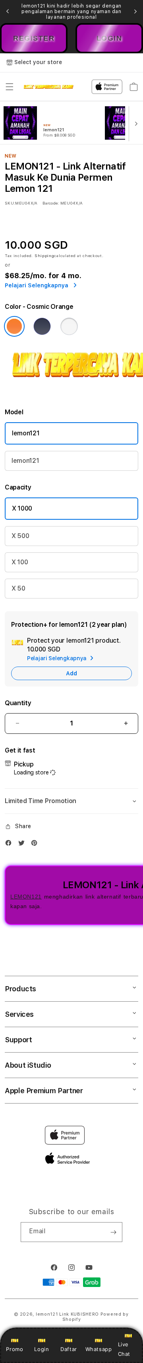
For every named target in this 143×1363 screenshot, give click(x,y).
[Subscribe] (113, 1232)
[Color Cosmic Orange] (14, 326)
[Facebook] (10, 844)
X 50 (18, 588)
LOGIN (109, 38)
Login (41, 1349)
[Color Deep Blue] (42, 326)
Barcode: (51, 203)
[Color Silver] (69, 326)
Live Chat (124, 1349)
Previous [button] (8, 12)
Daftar (68, 1349)
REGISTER (33, 38)
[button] (9, 86)
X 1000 (22, 508)
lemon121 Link (52, 1314)
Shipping (44, 255)
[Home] (48, 87)
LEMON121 (26, 896)
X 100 (20, 562)
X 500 (20, 536)
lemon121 (25, 433)
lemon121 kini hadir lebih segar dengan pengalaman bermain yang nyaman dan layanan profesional (71, 11)
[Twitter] (23, 844)
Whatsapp (98, 1349)
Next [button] (135, 12)
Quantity (18, 703)
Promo (14, 1349)
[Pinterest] (36, 844)
